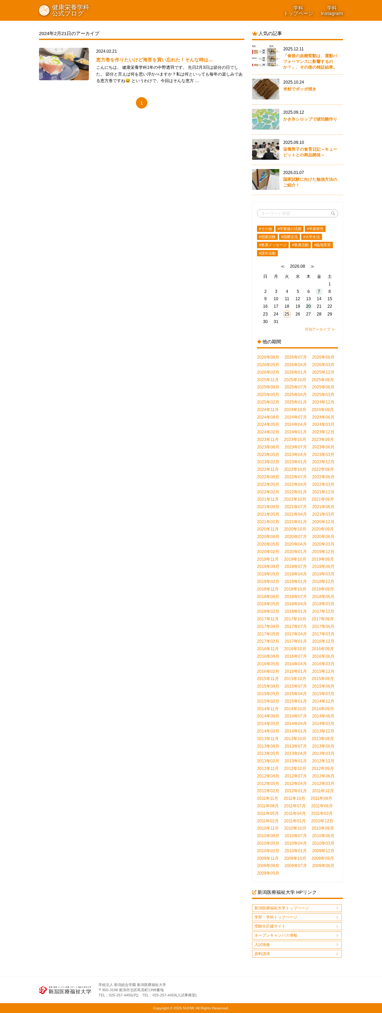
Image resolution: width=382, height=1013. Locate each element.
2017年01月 (296, 641)
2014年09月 (323, 709)
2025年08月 (268, 387)
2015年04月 (296, 694)
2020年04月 (296, 544)
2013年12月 (323, 731)
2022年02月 (268, 492)
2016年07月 (296, 656)
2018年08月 (268, 596)
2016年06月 (323, 656)
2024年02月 (268, 432)
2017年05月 (268, 634)
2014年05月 (268, 723)
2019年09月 (323, 559)
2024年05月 (268, 424)
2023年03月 (323, 454)
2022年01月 (296, 492)
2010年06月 (323, 836)
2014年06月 (323, 716)
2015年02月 (268, 701)
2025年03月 (323, 394)
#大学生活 (311, 237)
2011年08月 (268, 806)
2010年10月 (295, 828)
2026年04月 (296, 365)
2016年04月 (296, 664)
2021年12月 (323, 492)
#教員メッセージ (273, 245)
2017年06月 (323, 626)
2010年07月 (296, 836)
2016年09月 (323, 649)
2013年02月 (268, 761)
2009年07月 (296, 865)
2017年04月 (296, 634)
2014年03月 (323, 723)
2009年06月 (323, 865)
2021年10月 (295, 499)
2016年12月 (323, 641)
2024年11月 (268, 409)
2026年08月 (268, 357)
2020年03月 (323, 544)
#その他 (265, 229)
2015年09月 (323, 678)
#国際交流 (289, 237)
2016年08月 (268, 656)
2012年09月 (323, 768)
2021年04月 (296, 514)
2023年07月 (296, 447)
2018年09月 (323, 589)
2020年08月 (268, 536)
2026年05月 (268, 365)
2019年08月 (268, 566)
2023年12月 (323, 432)
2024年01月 (296, 432)
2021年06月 (323, 507)
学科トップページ (298, 10)
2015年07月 (296, 686)
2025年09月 (323, 380)
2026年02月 (268, 372)
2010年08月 (268, 836)
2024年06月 (323, 417)
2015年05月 (268, 694)
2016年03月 (323, 664)
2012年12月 (323, 761)
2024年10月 (295, 409)
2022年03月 (323, 484)
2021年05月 (268, 514)
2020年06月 (323, 536)
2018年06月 (323, 596)
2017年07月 (296, 626)
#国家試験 (267, 237)
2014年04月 (296, 723)
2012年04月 (296, 783)
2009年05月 (268, 873)
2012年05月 (268, 783)
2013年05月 (268, 753)
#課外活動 (267, 253)
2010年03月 (323, 843)
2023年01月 (296, 462)
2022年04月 (296, 484)
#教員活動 (300, 245)
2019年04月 (296, 574)
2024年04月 (296, 424)
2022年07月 (296, 477)
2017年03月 (323, 634)
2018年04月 (296, 604)
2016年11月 (268, 649)
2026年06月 (323, 357)
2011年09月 (321, 798)
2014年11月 (268, 709)
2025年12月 (323, 372)
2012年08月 (268, 776)
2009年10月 (295, 858)
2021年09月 (323, 499)
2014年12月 (323, 701)
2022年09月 (323, 469)
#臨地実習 (322, 245)
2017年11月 (268, 619)
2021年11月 (268, 499)
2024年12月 (323, 402)
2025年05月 (268, 394)
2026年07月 (296, 357)
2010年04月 (296, 843)
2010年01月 (296, 851)
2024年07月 (296, 417)
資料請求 (262, 953)
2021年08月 (268, 507)
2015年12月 (323, 671)
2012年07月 (296, 776)
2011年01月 (295, 821)
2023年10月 (295, 439)
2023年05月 (268, 454)
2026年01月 (296, 372)
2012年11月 (268, 768)
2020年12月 (323, 522)
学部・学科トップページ (275, 917)
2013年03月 (323, 753)
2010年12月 (322, 821)
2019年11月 (268, 559)
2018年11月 (268, 589)
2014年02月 (268, 731)
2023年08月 (268, 447)
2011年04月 (295, 813)
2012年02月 (268, 791)
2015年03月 (323, 694)
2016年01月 (296, 671)
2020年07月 (296, 536)
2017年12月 (323, 611)
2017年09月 (323, 619)
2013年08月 (268, 746)
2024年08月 (268, 417)
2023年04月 (296, 454)
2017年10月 (295, 619)
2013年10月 (295, 738)
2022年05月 (268, 484)
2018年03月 (323, 604)
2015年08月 (268, 686)
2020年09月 (323, 529)
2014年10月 (295, 709)
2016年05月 (268, 664)
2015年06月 (323, 686)
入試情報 (262, 944)
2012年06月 (323, 776)
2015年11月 (268, 678)
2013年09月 (323, 738)
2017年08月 (268, 626)
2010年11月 (268, 828)
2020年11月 (268, 529)
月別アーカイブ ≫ (320, 329)
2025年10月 (295, 380)
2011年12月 (323, 791)
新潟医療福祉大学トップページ (281, 908)
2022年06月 (323, 477)
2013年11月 (268, 738)
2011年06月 (322, 806)
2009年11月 (268, 858)
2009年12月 (323, 851)
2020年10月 (295, 529)
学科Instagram (332, 10)
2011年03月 (322, 813)
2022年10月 (295, 469)
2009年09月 (323, 858)
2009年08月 (268, 865)
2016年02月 (268, 671)
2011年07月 (295, 806)
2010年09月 (323, 828)
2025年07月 (296, 387)
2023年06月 (323, 447)
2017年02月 (268, 641)
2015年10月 (295, 678)
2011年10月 (294, 798)
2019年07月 (296, 566)
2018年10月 (295, 589)
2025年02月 (268, 402)
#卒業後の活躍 (289, 229)
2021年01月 (296, 522)
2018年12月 (323, 581)
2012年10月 (295, 768)
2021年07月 (296, 507)
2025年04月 (296, 394)
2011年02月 (268, 821)
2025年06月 (323, 387)
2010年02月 (268, 851)
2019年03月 (323, 574)
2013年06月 (323, 746)
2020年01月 (296, 551)
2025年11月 (268, 380)
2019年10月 (295, 559)
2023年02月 (268, 462)
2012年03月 (323, 783)
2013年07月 (296, 746)
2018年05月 (268, 604)
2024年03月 (323, 424)
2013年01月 (296, 761)
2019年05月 (268, 574)
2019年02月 (268, 581)
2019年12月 (323, 551)
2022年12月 (323, 462)
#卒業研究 (315, 229)
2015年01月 (296, 701)
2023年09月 (323, 439)
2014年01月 (296, 731)
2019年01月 (296, 581)
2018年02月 (268, 611)
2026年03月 (323, 365)
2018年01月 (296, 611)
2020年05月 (268, 544)
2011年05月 (268, 813)
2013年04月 (296, 753)
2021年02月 (268, 522)
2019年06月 (323, 566)
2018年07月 (296, 596)
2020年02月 (268, 551)
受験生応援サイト (270, 926)
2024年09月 (323, 409)
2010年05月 (268, 843)
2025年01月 (296, 402)
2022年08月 (268, 477)
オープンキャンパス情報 (275, 935)
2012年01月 (296, 791)
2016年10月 (295, 649)
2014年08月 (268, 716)
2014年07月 (296, 716)
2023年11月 (268, 439)
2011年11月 (267, 798)
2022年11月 (268, 469)
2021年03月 (323, 514)
